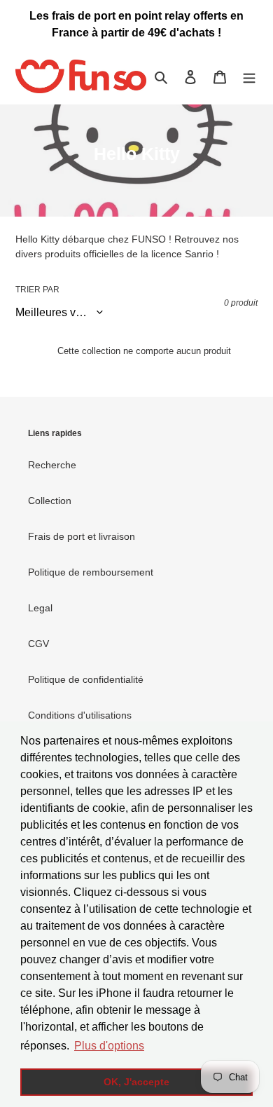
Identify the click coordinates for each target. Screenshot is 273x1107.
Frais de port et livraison (81, 536)
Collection (49, 500)
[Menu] (249, 76)
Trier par (37, 289)
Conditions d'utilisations (80, 715)
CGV (38, 643)
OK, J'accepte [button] (136, 1081)
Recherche (52, 464)
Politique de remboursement (90, 572)
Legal (40, 607)
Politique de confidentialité (86, 679)
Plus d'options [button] (109, 1046)
